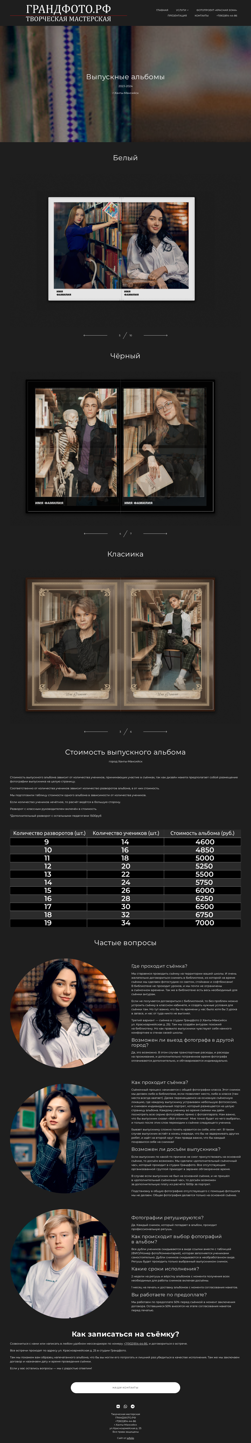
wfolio (130, 1438)
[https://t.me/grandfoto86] (133, 1406)
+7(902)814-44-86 (226, 15)
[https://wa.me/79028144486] (125, 1406)
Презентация (177, 15)
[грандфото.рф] (68, 13)
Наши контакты (125, 1387)
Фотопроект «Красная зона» (216, 10)
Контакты (202, 15)
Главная (162, 10)
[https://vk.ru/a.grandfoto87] (118, 1406)
